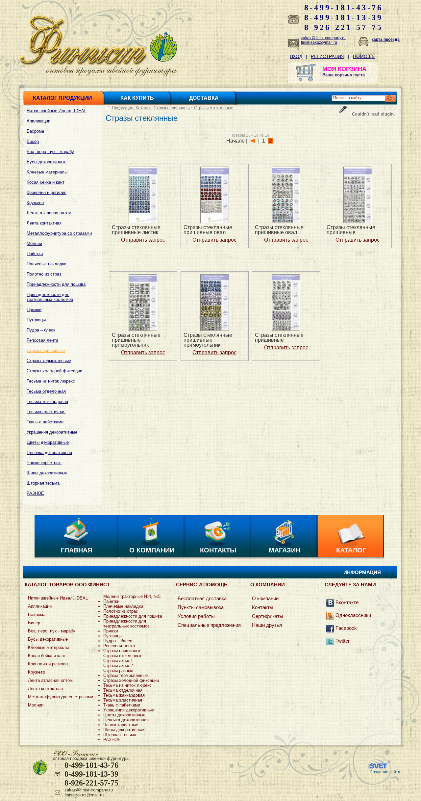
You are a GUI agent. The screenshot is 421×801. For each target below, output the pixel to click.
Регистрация (327, 56)
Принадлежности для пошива (56, 284)
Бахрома (35, 131)
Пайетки (35, 253)
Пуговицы (36, 319)
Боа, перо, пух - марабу (50, 151)
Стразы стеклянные (213, 107)
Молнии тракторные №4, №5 (132, 596)
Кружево (35, 202)
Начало (235, 141)
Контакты (218, 550)
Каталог (143, 107)
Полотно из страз (44, 274)
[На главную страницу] (83, 64)
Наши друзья (267, 625)
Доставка (204, 98)
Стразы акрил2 (118, 665)
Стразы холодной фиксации (54, 370)
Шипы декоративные (47, 472)
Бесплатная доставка (202, 598)
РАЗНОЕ (35, 493)
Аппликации (38, 121)
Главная (76, 550)
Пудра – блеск (41, 330)
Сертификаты (267, 616)
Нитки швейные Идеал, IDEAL (57, 110)
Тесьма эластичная (46, 411)
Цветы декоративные (48, 442)
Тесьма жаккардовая (47, 401)
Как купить (137, 98)
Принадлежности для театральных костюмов (50, 297)
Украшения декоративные (52, 432)
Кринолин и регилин (46, 192)
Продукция (122, 107)
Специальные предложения (209, 625)
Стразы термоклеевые (49, 360)
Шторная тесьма (43, 483)
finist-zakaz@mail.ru (319, 42)
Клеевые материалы (47, 172)
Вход (296, 56)
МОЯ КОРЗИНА (344, 69)
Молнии (34, 243)
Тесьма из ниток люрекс (51, 381)
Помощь (364, 56)
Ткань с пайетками (45, 421)
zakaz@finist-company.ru (323, 38)
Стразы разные (118, 670)
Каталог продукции (62, 98)
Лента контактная (44, 223)
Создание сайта (385, 772)
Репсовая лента (42, 340)
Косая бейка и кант (45, 182)
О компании (151, 550)
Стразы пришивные (46, 350)
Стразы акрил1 (118, 660)
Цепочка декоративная (49, 452)
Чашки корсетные (44, 462)
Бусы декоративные (46, 161)
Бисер (33, 141)
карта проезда (386, 39)
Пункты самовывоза (201, 607)
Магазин (284, 550)
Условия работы (196, 616)
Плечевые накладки (46, 263)
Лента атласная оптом (49, 212)
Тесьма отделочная (46, 391)
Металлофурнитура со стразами (59, 233)
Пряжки (34, 309)
